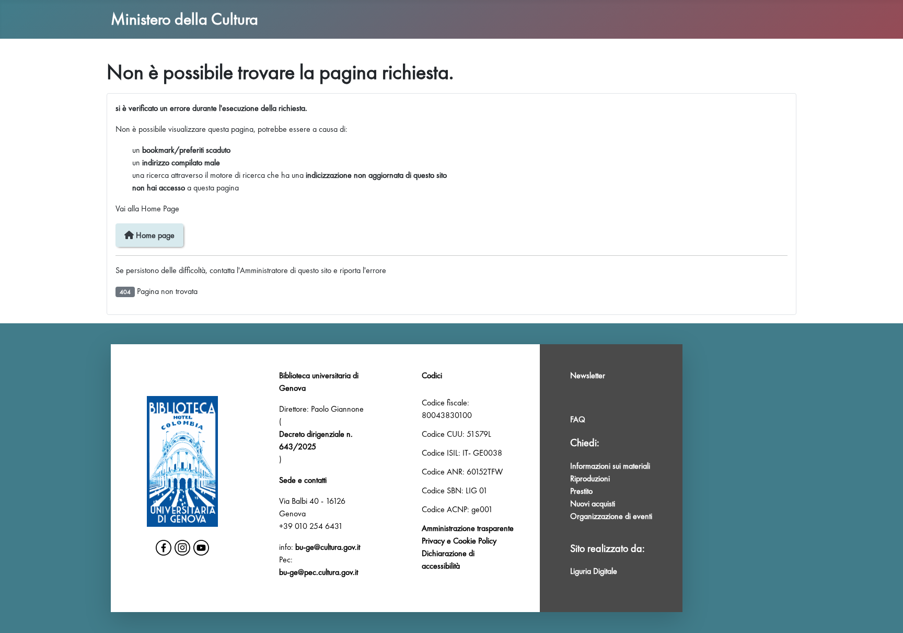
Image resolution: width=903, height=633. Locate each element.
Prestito (581, 490)
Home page (154, 235)
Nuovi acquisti (592, 503)
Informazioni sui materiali (610, 465)
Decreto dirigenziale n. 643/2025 (316, 440)
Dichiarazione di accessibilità (448, 559)
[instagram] (182, 547)
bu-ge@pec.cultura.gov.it (318, 572)
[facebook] (163, 547)
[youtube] (201, 547)
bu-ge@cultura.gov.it (327, 546)
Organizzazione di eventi (611, 516)
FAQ (577, 419)
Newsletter (587, 375)
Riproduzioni (590, 478)
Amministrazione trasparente (468, 528)
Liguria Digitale (593, 571)
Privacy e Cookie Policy (459, 540)
